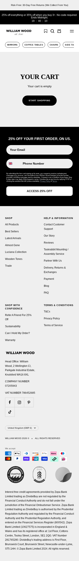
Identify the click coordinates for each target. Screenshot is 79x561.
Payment (49, 278)
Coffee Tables (33, 45)
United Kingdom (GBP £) (20, 428)
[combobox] (14, 163)
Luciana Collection (16, 252)
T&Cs (47, 311)
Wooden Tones (13, 259)
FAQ (46, 292)
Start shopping (39, 100)
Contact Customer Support (54, 226)
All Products (12, 224)
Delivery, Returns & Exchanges (55, 270)
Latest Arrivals (13, 238)
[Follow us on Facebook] (10, 402)
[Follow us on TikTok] (10, 412)
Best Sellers (12, 231)
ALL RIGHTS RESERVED (47, 438)
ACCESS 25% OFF (39, 191)
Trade (8, 265)
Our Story (49, 235)
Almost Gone (12, 245)
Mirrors (12, 45)
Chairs (54, 45)
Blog (46, 285)
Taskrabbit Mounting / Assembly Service (56, 251)
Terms (54, 181)
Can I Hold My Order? (17, 333)
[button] (65, 31)
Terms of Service (53, 325)
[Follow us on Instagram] (19, 402)
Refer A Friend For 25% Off (18, 317)
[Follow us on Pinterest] (28, 402)
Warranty (10, 340)
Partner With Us (53, 260)
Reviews (49, 242)
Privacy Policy (45, 181)
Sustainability (12, 326)
